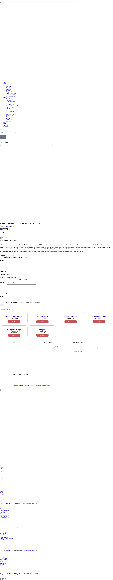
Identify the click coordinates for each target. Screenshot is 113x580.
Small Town (9, 119)
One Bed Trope (10, 114)
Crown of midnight (99, 316)
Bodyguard (9, 92)
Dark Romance (10, 99)
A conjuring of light (14, 330)
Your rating (3, 282)
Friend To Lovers (10, 101)
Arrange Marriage (10, 87)
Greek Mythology (10, 96)
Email (2, 299)
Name (2, 296)
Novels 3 (5, 110)
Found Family (9, 115)
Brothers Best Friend (11, 93)
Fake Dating (9, 100)
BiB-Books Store (41, 385)
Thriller (8, 118)
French (4, 122)
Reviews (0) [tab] (6, 268)
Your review (3, 293)
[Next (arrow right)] (2, 579)
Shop (4, 83)
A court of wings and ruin (14, 316)
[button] (4, 263)
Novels (5, 85)
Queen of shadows (70, 316)
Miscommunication (10, 111)
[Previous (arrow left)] (0, 579)
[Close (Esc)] (5, 578)
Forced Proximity (10, 94)
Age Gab (8, 86)
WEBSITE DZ (9, 503)
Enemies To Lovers (11, 103)
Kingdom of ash (42, 316)
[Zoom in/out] (0, 578)
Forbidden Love (10, 104)
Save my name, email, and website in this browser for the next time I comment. (21, 302)
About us (5, 125)
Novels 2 (5, 97)
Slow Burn (8, 90)
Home (4, 82)
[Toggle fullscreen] (2, 578)
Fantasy (8, 108)
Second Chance (10, 107)
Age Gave (2, 509)
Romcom (8, 117)
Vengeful (42, 330)
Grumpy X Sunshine (11, 112)
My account (6, 126)
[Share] (3, 578)
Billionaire (8, 89)
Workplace (8, 121)
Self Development (7, 123)
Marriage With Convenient (12, 105)
